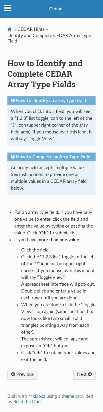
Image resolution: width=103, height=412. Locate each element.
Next (82, 374)
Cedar (55, 9)
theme (68, 396)
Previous (24, 374)
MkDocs (36, 396)
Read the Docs (27, 401)
